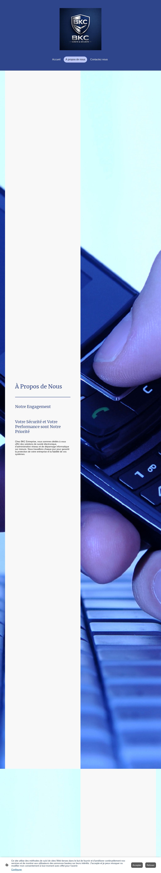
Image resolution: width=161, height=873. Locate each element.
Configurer (16, 869)
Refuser (151, 865)
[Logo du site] (81, 29)
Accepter (137, 865)
